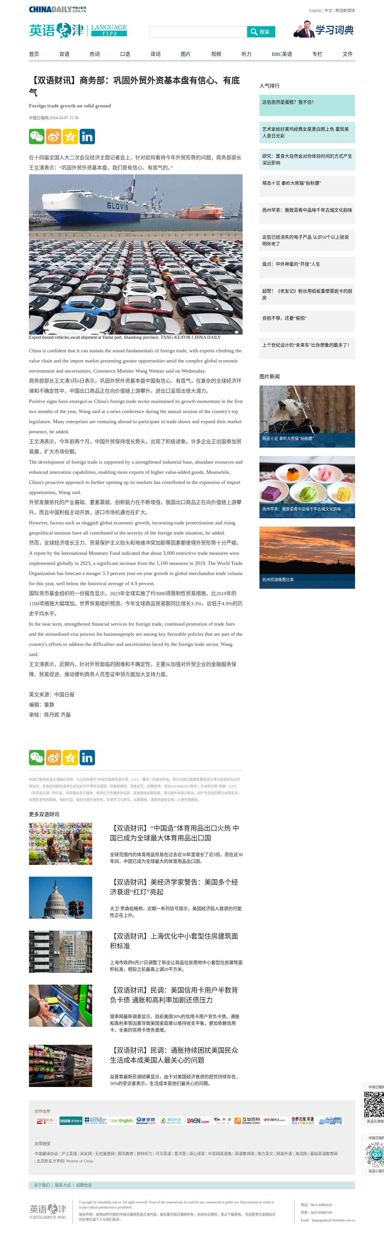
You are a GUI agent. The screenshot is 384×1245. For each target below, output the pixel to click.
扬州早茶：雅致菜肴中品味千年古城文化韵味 (307, 210)
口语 (125, 54)
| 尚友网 (85, 1154)
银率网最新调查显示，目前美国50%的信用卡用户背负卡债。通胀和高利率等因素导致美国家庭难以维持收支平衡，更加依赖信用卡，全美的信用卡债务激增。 (175, 1023)
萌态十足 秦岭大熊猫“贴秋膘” (291, 183)
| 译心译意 (196, 1154)
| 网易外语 (283, 1154)
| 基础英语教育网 (323, 1154)
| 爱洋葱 (179, 1154)
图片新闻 (269, 377)
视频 (216, 54)
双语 (64, 54)
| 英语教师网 (244, 1154)
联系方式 (63, 1185)
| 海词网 (300, 1154)
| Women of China (78, 1161)
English (315, 10)
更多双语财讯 (44, 814)
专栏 (317, 54)
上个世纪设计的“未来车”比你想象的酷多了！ (307, 345)
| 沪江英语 (68, 1154)
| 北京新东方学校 (49, 1161)
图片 (186, 54)
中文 (328, 10)
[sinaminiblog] (53, 136)
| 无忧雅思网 (104, 1154)
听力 (246, 54)
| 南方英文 (265, 1154)
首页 (34, 54)
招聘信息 (84, 1185)
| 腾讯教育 (125, 1154)
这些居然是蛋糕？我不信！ (289, 102)
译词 (155, 54)
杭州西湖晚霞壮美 (278, 580)
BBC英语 (282, 54)
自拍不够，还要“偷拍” (284, 318)
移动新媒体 (345, 10)
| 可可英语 (162, 1154)
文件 (348, 54)
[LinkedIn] (87, 136)
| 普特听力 (144, 1154)
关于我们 (42, 1185)
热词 (95, 54)
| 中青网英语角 (219, 1154)
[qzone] (70, 136)
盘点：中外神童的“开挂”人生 (291, 264)
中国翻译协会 (47, 1154)
